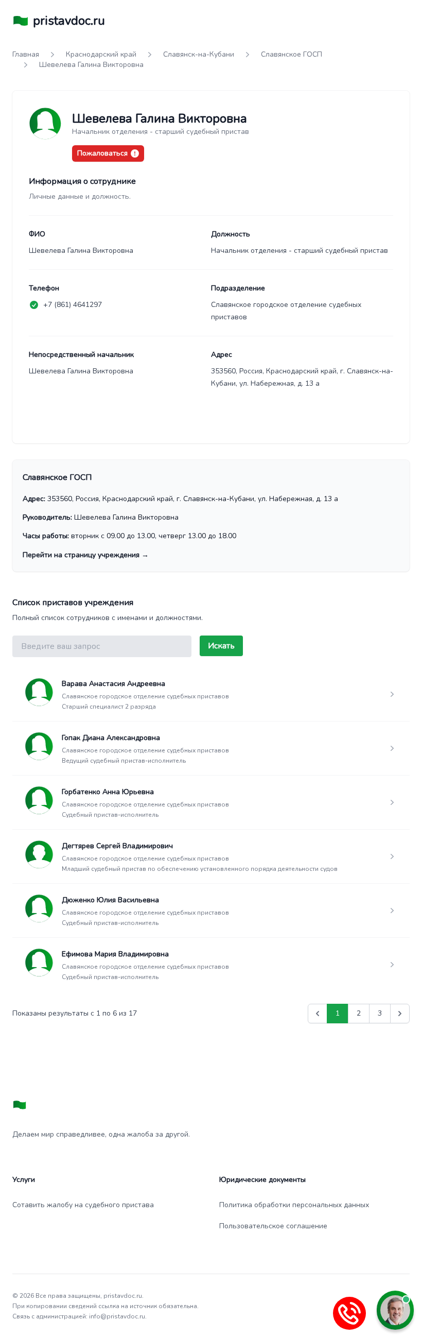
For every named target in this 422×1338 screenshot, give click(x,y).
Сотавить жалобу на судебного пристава (83, 1205)
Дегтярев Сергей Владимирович (117, 846)
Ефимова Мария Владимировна (115, 954)
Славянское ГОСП (291, 54)
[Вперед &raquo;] (400, 1013)
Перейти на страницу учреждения (86, 555)
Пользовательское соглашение (273, 1226)
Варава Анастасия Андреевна (113, 684)
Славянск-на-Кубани (198, 54)
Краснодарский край (101, 54)
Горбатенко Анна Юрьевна (108, 792)
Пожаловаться (102, 153)
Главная (25, 54)
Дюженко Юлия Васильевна (110, 900)
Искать (221, 645)
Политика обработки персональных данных (294, 1205)
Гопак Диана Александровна (111, 738)
